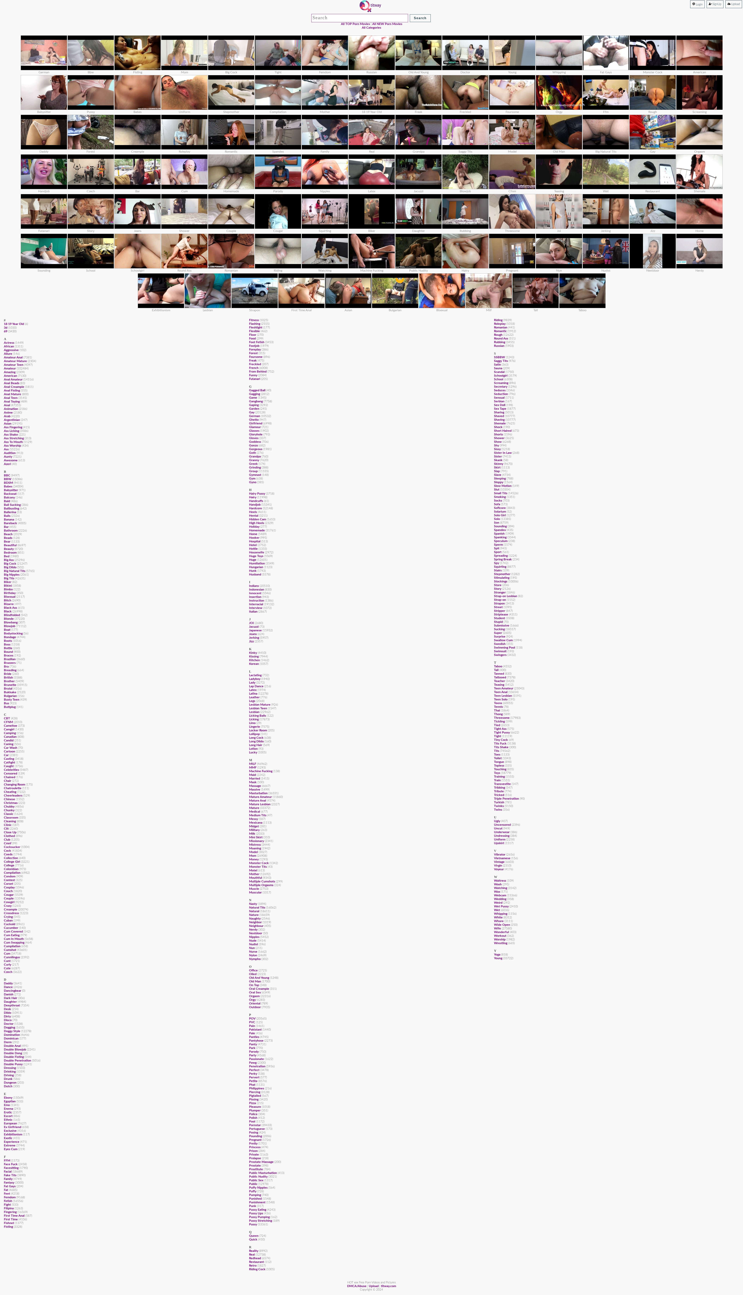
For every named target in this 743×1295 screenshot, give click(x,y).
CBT (7, 718)
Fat (6, 1190)
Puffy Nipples (258, 1187)
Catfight (9, 762)
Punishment (257, 1202)
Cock (7, 850)
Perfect (254, 1070)
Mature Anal (257, 800)
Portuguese (257, 1128)
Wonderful (501, 932)
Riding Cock (257, 1269)
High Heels (256, 523)
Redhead (255, 1258)
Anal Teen (11, 397)
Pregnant (255, 1139)
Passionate (256, 1059)
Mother (254, 874)
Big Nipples (12, 574)
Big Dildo (10, 567)
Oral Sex (255, 992)
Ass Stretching (14, 438)
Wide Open (502, 924)
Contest (9, 880)
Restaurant (256, 1261)
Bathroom (11, 530)
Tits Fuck (500, 743)
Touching (500, 769)
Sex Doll (499, 405)
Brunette (10, 684)
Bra (6, 666)
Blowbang (11, 622)
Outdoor (255, 1007)
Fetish (8, 1201)
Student (499, 618)
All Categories (371, 27)
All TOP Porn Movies (355, 24)
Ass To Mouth (13, 442)
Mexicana (255, 822)
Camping (10, 733)
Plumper (255, 1110)
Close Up (10, 832)
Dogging (9, 1027)
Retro (253, 1265)
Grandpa (255, 456)
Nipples (254, 937)
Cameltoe (10, 725)
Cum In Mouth (14, 938)
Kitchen (254, 660)
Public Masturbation (263, 1172)
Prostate (255, 1165)
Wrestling (500, 943)
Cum (7, 953)
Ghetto (254, 419)
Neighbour (256, 925)
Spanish (499, 533)
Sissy (497, 449)
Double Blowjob (15, 1049)
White (498, 917)
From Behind (258, 371)
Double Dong (13, 1053)
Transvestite (502, 784)
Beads (8, 537)
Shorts (498, 434)
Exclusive (10, 1130)
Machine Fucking (260, 771)
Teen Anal (501, 692)
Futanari (254, 378)
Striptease (501, 614)
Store (498, 585)
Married (254, 778)
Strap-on (500, 599)
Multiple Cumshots (262, 881)
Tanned (499, 673)
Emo (7, 1105)
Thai (497, 710)
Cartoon (9, 751)
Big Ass (9, 560)
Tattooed (500, 677)
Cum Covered (13, 931)
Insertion (255, 596)
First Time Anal (14, 1215)
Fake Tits (10, 1175)
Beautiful (10, 545)
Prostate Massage (261, 1161)
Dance (8, 987)
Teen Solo (501, 699)
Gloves (254, 438)
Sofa (497, 504)
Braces (8, 655)
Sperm (498, 544)
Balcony (9, 497)
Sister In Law (503, 452)
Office (253, 970)
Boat (7, 629)
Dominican (11, 1038)
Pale (252, 1033)
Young (498, 958)
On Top (254, 985)
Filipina (9, 1208)
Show (498, 441)
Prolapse (255, 1158)
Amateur (10, 368)
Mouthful (255, 877)
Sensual (499, 397)
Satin (497, 364)
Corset (8, 883)
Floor (252, 334)
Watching (500, 888)
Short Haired (503, 430)
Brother (9, 681)
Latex (253, 690)
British (8, 677)
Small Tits (500, 493)
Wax (497, 891)
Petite (253, 1081)
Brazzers (10, 662)
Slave (497, 474)
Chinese (9, 799)
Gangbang (256, 401)
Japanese (255, 630)
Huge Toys (256, 556)
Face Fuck (11, 1164)
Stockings (500, 581)
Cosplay (9, 887)
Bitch (7, 600)
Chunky (9, 810)
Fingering (10, 1212)
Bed (6, 556)
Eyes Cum (10, 1149)
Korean (254, 663)
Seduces (500, 390)
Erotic (8, 1112)
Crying (8, 916)
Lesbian (254, 712)
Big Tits (9, 578)
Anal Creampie (14, 386)
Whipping (500, 913)
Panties (254, 1037)
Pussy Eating (257, 1209)
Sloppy (498, 482)
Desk (7, 1009)
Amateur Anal (13, 357)
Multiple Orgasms (261, 885)
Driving (9, 1075)
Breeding (10, 670)
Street (498, 607)
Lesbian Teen (258, 708)
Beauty (9, 548)
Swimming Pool (504, 647)
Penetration (257, 1066)
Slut (496, 489)
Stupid (498, 621)
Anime (8, 412)
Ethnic (8, 1119)
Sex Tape (500, 408)
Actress (9, 342)
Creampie (10, 909)
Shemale (500, 423)
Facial (8, 1171)
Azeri (7, 464)
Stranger (500, 592)
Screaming (501, 383)
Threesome (502, 717)
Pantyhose (256, 1040)
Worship (500, 939)
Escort (8, 1116)
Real (252, 1254)
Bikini (8, 585)
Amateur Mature (15, 361)
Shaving (499, 419)
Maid (252, 774)
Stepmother (502, 574)
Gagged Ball (257, 390)
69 (5, 331)
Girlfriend (255, 423)
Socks (498, 500)
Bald (7, 501)
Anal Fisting (12, 390)
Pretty (253, 1143)
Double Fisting (14, 1056)
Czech (8, 972)
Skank (498, 460)
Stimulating (501, 577)
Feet (7, 1193)
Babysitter (11, 490)
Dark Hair (10, 998)
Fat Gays (10, 1186)
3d (5, 327)
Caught (9, 766)
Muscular (255, 892)
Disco (8, 1020)
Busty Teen (11, 699)
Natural (254, 911)
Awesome (11, 460)
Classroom (11, 817)
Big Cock (10, 563)
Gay (251, 412)
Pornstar (255, 1125)
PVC (252, 1022)
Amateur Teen (13, 364)
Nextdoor (255, 933)
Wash (498, 884)
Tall (496, 670)
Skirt (497, 467)
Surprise (499, 636)
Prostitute (256, 1169)
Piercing (254, 1092)
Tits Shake (501, 747)
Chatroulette (12, 788)
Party (252, 1055)
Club (7, 839)
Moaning (255, 848)
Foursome (256, 356)
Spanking (500, 537)
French (254, 367)
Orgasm (254, 996)
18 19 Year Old (14, 324)
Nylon (253, 955)
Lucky (253, 752)
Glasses (254, 430)
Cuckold (9, 924)
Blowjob (9, 626)
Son (496, 522)
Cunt (7, 960)
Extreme (9, 1145)
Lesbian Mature (259, 704)
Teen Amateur (503, 688)
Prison (253, 1150)
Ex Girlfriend (12, 1127)
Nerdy (253, 929)
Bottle (8, 648)
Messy (253, 819)
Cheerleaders (13, 795)
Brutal (8, 688)
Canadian (10, 736)
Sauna (498, 368)
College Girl (12, 861)
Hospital (254, 541)
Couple (9, 898)
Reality (253, 1250)
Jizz (251, 641)
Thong (498, 714)
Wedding (500, 899)
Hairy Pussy (257, 493)
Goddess (255, 441)
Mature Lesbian (259, 804)
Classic (8, 813)
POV (252, 1018)
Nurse (253, 951)
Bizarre (9, 604)
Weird (498, 902)
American (10, 375)
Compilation (12, 872)
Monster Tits (258, 866)
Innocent (255, 593)
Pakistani (255, 1029)
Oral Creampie (259, 988)
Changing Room (14, 784)
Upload (735, 4)
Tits (496, 750)
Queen (254, 1235)
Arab (7, 416)
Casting (9, 758)
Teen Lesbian (503, 695)
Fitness (254, 320)
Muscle (254, 888)
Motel (253, 870)
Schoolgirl (501, 375)
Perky (253, 1073)
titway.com (388, 1286)
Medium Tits (257, 815)
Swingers (500, 654)
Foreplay (255, 349)
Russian (499, 345)
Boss (7, 644)
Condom (9, 876)
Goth (252, 452)
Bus (6, 703)
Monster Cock (259, 863)
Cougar (9, 894)
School (498, 379)
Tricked (499, 795)
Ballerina (10, 512)
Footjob (254, 345)
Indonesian (256, 589)
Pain (252, 1025)
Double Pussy (13, 1064)
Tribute (499, 791)
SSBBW (499, 357)
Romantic (500, 331)
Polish (253, 1117)
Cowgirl (9, 902)
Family (8, 1178)
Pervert (254, 1077)
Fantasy (9, 1182)
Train (497, 780)
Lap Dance (256, 686)
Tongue (499, 761)
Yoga (497, 954)
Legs (252, 701)
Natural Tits (257, 907)
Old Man (255, 981)
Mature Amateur (260, 796)
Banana (9, 519)
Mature (254, 807)
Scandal (499, 372)
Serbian (499, 401)
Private (254, 1154)
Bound (8, 651)
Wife (497, 928)
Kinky (253, 652)
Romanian (500, 327)
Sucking (499, 629)
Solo (497, 519)
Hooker (254, 537)
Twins (498, 809)
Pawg (253, 1062)
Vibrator (499, 854)
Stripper (499, 610)
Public (253, 1184)
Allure (8, 353)
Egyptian (10, 1101)
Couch (8, 891)
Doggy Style (12, 1031)
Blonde (9, 618)
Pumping (255, 1195)
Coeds (8, 854)
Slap (497, 471)
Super (498, 632)
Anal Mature (12, 394)
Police (253, 1114)
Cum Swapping (14, 942)
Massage (255, 785)
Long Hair (255, 745)
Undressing (501, 835)
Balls (7, 515)
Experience (11, 1141)
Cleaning (10, 821)
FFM (7, 1160)
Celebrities (11, 769)
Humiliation (257, 563)
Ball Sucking (12, 504)
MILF (252, 763)
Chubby (9, 806)
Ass (6, 449)
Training (499, 776)
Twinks (499, 806)
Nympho (255, 959)
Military (254, 830)
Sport (498, 552)
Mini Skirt (256, 837)
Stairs (498, 570)
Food (252, 338)
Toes (497, 754)
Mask (253, 782)
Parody (254, 1051)
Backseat (10, 493)
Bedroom (10, 552)
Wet (497, 910)
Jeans (253, 634)
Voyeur (499, 869)
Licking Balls (257, 715)
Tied (497, 725)
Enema (8, 1108)
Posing (253, 1132)
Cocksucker (12, 847)
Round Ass (501, 338)
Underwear (502, 832)
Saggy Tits (501, 360)
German (254, 416)
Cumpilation (12, 946)
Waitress (500, 880)
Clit (6, 828)
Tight (497, 736)
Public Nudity (258, 1176)
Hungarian (256, 567)
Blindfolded (12, 615)
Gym (252, 478)
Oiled (253, 974)
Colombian (11, 869)
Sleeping (500, 478)
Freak (253, 360)
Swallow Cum (503, 640)
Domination (12, 1034)
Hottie (253, 548)
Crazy (8, 905)
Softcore (500, 507)
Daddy (8, 983)
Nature (254, 914)
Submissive (501, 625)
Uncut (498, 828)
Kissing (254, 656)
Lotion (253, 748)
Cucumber (11, 927)
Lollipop (254, 734)
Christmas (11, 802)
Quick (253, 1239)
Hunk (253, 570)
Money (254, 859)
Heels (253, 512)
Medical (254, 811)
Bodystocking (13, 633)
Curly (7, 964)
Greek (253, 463)
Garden (254, 408)
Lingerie (254, 726)
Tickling (499, 721)
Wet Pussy (501, 906)
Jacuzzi (254, 626)
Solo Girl (500, 515)
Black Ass (10, 607)
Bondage (10, 637)
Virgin (498, 865)
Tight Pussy (502, 732)
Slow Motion (503, 485)
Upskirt (499, 843)
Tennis (498, 706)
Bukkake (10, 692)
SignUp (716, 4)
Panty (253, 1044)
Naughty (255, 918)
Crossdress (11, 913)
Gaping (254, 405)
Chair (7, 780)
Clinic (8, 825)
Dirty (7, 1016)
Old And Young (259, 977)
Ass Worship (12, 445)
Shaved (499, 416)
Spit (496, 548)
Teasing (499, 684)
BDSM (8, 482)
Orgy (252, 999)
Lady (252, 682)
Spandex (500, 530)
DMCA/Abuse (356, 1286)
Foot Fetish (256, 342)
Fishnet (9, 1223)
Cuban (8, 920)
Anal (7, 405)
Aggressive (11, 350)
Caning (8, 744)
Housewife (256, 552)
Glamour (255, 427)
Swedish (500, 643)
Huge (252, 559)
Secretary (500, 386)
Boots (8, 640)
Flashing (254, 323)
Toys (497, 772)
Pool (252, 1121)
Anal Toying (12, 401)
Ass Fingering (13, 427)
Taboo (498, 666)
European (10, 1123)
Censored (10, 773)
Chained (9, 777)
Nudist (253, 944)
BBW (7, 479)
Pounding (255, 1136)
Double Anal (12, 1045)
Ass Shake (11, 434)
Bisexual (9, 596)
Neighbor (255, 922)
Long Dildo (256, 741)
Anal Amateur (13, 379)
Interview (255, 607)
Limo (252, 723)
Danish (8, 994)
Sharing (499, 412)
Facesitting (11, 1167)
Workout (500, 935)
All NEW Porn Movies (387, 24)
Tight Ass (500, 728)
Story (497, 588)
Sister (498, 456)
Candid (9, 740)
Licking (254, 719)
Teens (498, 703)
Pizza (252, 1103)
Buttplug (10, 707)
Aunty (8, 456)
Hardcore (255, 508)
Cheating (10, 791)
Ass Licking (11, 431)
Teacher (499, 681)
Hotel (253, 545)
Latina (253, 693)
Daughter (10, 1001)
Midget (254, 826)
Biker (7, 582)
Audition (10, 453)
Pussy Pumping (259, 1217)
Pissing (254, 1099)
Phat (252, 1084)
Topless (499, 765)
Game (253, 397)
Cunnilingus (12, 957)
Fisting (8, 1226)
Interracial (256, 604)
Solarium (500, 511)
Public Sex (256, 1180)
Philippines (256, 1088)
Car (6, 755)
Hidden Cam (257, 519)
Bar (6, 526)
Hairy (252, 497)
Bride (7, 673)
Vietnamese (502, 858)
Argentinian (12, 419)
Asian (7, 423)
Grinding (255, 467)
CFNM (8, 722)
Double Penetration (17, 1060)
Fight (7, 1204)
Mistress (255, 844)
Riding (498, 320)
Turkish (499, 802)
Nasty (253, 903)
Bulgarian (10, 696)
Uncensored (502, 824)
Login (699, 4)
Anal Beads (11, 383)
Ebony (8, 1097)
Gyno (252, 482)
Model (253, 852)
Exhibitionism (13, 1134)
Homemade (257, 530)
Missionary (256, 841)
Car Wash (10, 747)
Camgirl (9, 729)
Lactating (255, 675)
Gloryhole (256, 434)
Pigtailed (255, 1095)
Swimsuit (500, 651)
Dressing (10, 1067)
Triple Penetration (506, 798)
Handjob (255, 504)
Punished (255, 1198)
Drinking (10, 1071)
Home (253, 534)
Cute (7, 968)
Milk (252, 833)
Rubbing (499, 342)
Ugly (497, 821)
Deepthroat (12, 1005)
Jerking (254, 637)
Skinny (498, 463)
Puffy (252, 1191)
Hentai (253, 515)
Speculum (501, 541)
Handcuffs (256, 501)
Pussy (253, 1224)
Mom (252, 855)
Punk (252, 1206)
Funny (253, 375)
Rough (498, 334)
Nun (252, 948)
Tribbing (499, 787)
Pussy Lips (256, 1213)
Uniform (499, 839)
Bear (7, 541)
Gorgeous (255, 449)
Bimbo (8, 589)
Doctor (9, 1023)
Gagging (254, 394)
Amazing (9, 372)
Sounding (500, 526)
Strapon (499, 603)
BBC (7, 475)
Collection (11, 858)
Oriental (254, 1003)
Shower (499, 438)
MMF (253, 767)
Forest (253, 353)
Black (8, 611)
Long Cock (256, 737)
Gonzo (253, 445)
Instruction (256, 600)
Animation (11, 408)
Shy (496, 445)
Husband (255, 574)
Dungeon (10, 1082)
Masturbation (258, 793)
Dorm (8, 1042)
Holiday (254, 526)
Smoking (500, 496)
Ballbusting (11, 508)
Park (252, 1048)
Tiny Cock (501, 739)
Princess (255, 1147)
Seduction (501, 394)
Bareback (10, 523)
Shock (498, 427)
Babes (8, 486)
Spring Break (503, 559)
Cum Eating (12, 935)
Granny (254, 460)
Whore (499, 921)
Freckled (255, 364)
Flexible (254, 331)
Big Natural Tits (14, 571)
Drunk (8, 1078)
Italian (253, 611)
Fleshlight (255, 327)
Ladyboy (254, 678)
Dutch (8, 1086)
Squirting (500, 566)
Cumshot (10, 949)
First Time (11, 1219)
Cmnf (7, 843)
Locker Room (258, 730)
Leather (254, 697)
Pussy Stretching (260, 1220)
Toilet (498, 758)
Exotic (8, 1138)
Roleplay (500, 323)
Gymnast (255, 474)
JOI (251, 623)
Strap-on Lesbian (505, 596)
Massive (254, 789)
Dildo (7, 1012)
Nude (253, 940)
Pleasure (255, 1106)
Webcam (500, 895)
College (9, 865)
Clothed (9, 836)
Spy (496, 563)
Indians (254, 585)
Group (253, 471)
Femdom (10, 1197)
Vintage (499, 861)
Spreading (501, 555)
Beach (8, 534)
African (9, 346)
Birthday (10, 593)
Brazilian (10, 659)
